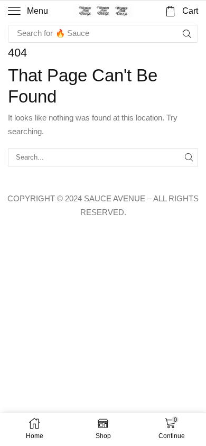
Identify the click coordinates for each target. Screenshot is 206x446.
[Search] (187, 33)
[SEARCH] (189, 157)
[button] (28, 11)
